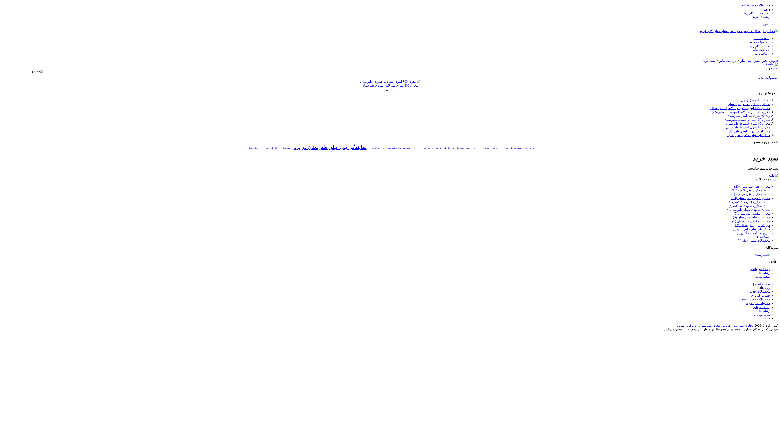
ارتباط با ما (762, 53)
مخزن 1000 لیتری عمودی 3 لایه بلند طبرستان (740, 108)
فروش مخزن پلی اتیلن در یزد (379, 148)
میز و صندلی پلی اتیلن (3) (753, 233)
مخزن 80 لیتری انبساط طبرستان (748, 127)
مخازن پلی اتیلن (286, 148)
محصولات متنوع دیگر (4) (754, 240)
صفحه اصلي (761, 38)
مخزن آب (476, 148)
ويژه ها (765, 287)
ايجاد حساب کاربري (757, 13)
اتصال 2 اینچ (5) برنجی (755, 100)
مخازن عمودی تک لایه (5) (745, 206)
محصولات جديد (759, 42)
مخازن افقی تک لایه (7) (746, 194)
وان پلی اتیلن (444, 148)
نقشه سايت (762, 276)
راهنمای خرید (761, 16)
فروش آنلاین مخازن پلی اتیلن (759, 60)
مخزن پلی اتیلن (516, 148)
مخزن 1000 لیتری (419, 148)
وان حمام (455, 148)
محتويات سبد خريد (758, 303)
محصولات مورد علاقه (755, 5)
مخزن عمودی (432, 148)
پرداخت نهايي (760, 49)
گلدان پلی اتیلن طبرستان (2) (751, 229)
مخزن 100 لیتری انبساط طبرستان (747, 119)
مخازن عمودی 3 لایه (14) (745, 202)
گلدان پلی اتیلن (272, 148)
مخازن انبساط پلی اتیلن (255, 148)
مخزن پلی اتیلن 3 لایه (401, 148)
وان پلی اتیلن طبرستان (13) (752, 225)
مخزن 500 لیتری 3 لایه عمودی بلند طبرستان (740, 112)
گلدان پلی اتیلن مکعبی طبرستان (748, 135)
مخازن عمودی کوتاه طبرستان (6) (748, 209)
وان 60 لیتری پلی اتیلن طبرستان (748, 115)
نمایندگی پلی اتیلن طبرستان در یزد (330, 147)
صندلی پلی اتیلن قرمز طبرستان (749, 104)
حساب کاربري (759, 46)
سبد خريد (709, 60)
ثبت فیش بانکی (760, 269)
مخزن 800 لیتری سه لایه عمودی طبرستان (390, 85)
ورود (767, 9)
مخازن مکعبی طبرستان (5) (752, 213)
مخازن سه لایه (465, 148)
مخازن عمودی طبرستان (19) (750, 198)
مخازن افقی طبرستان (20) (752, 186)
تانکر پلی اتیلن (529, 148)
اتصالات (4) (762, 236)
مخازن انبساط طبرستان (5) (751, 217)
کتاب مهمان (762, 314)
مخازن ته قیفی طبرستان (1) (751, 221)
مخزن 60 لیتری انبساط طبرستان (748, 123)
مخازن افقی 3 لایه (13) (747, 190)
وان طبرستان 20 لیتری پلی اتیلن (748, 131)
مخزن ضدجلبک (502, 148)
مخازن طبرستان (488, 148)
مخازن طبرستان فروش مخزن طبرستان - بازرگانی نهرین (715, 325)
